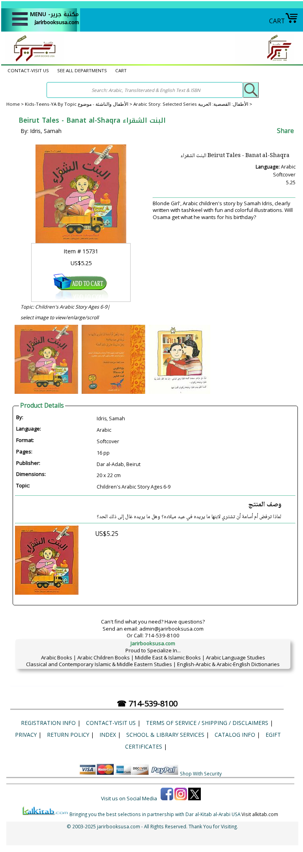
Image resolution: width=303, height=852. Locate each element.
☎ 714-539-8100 (147, 703)
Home (13, 104)
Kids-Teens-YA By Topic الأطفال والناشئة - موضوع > (79, 104)
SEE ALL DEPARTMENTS (82, 70)
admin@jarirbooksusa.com (171, 628)
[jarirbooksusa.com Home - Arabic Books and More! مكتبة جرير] (32, 60)
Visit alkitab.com (259, 814)
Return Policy (68, 734)
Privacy (26, 734)
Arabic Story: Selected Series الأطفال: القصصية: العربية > (192, 104)
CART (277, 21)
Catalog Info (235, 734)
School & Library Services (165, 734)
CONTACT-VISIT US (28, 70)
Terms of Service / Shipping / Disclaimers (207, 723)
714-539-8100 (162, 635)
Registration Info (48, 723)
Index (107, 734)
